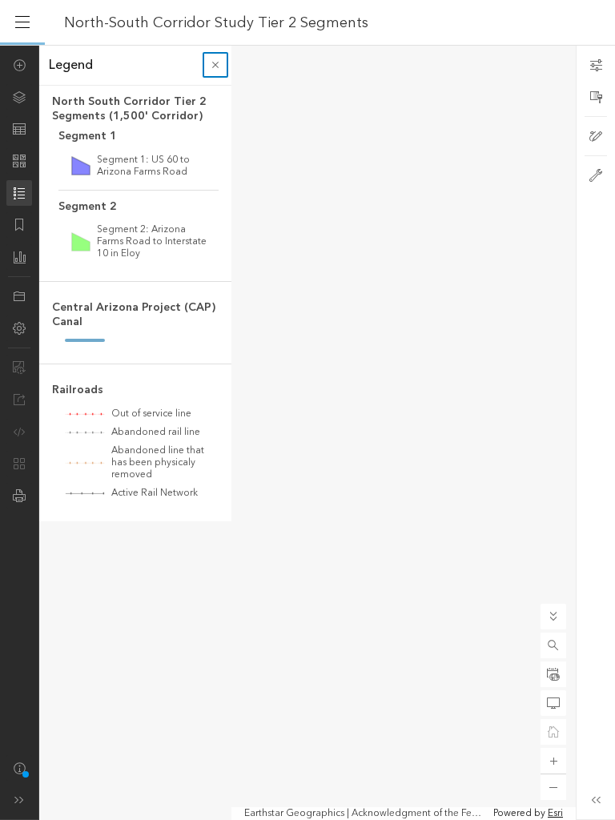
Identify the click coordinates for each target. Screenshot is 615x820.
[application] (307, 432)
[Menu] (22, 22)
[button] (553, 645)
